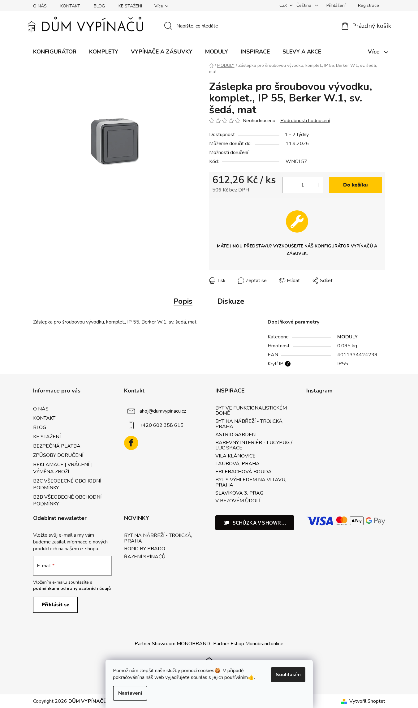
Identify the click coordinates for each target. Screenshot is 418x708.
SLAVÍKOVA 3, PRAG (239, 493)
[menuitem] (55, 51)
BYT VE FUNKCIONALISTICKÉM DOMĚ (251, 410)
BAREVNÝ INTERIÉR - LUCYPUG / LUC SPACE (253, 445)
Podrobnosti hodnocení (305, 120)
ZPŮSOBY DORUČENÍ (58, 455)
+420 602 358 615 (161, 425)
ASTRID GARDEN (235, 435)
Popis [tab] (183, 301)
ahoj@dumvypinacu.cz (163, 411)
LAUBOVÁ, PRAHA (237, 464)
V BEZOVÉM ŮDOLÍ (237, 501)
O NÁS (40, 6)
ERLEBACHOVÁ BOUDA (243, 472)
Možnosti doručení (228, 152)
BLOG (99, 6)
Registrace (368, 5)
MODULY (347, 336)
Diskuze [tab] (230, 301)
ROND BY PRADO (144, 549)
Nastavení (130, 693)
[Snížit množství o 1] (287, 185)
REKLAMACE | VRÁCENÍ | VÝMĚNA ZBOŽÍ (62, 468)
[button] (254, 522)
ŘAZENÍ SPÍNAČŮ (145, 557)
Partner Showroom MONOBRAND (172, 643)
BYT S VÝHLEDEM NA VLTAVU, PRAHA (250, 482)
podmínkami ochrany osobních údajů (72, 588)
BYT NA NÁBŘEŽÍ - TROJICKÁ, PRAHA (249, 424)
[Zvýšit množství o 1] (318, 185)
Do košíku (355, 185)
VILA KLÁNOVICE (235, 456)
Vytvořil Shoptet (367, 701)
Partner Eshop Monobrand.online (248, 643)
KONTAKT (70, 6)
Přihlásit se (55, 604)
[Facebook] (131, 443)
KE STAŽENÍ (130, 6)
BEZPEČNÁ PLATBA (56, 446)
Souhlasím (288, 674)
